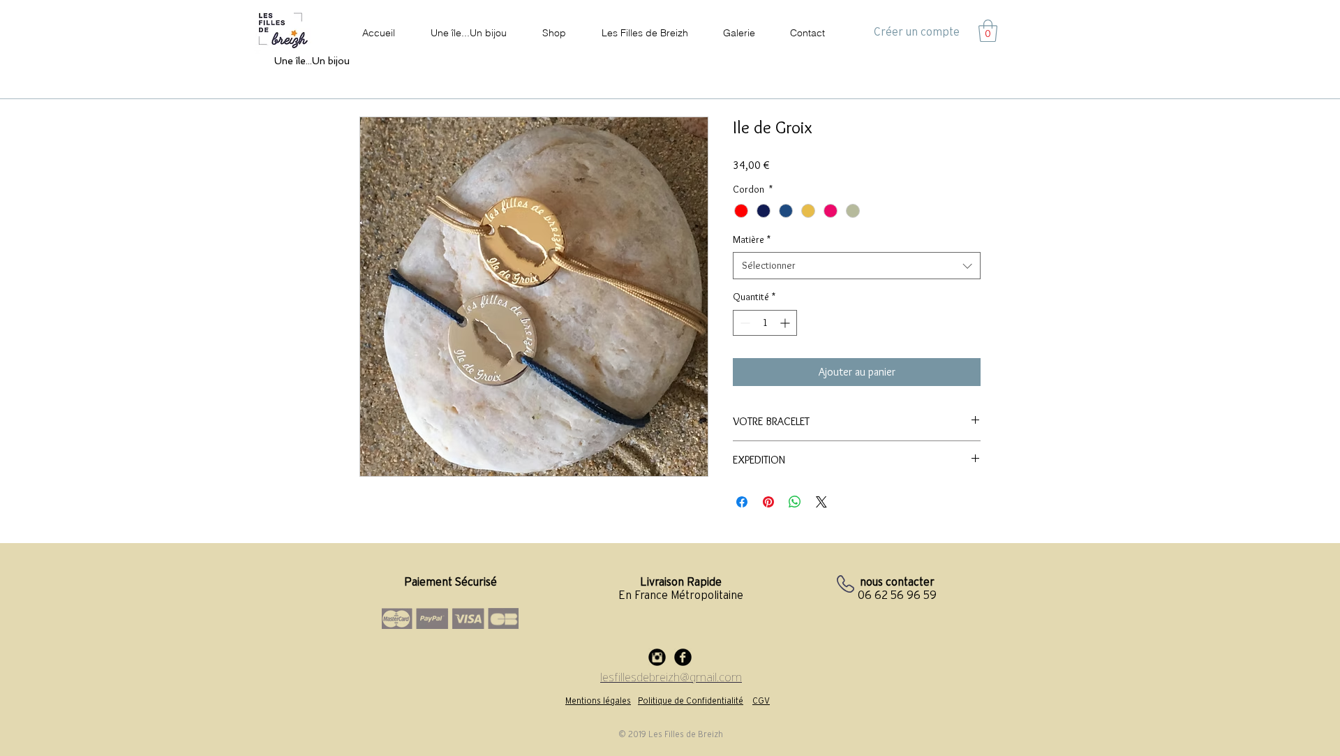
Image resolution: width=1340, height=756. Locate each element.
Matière (751, 239)
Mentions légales (598, 700)
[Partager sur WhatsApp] (795, 502)
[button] (987, 31)
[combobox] (857, 265)
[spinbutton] (764, 323)
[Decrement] (743, 323)
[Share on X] (821, 502)
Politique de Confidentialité (690, 700)
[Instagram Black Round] (657, 657)
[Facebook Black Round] (683, 657)
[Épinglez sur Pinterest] (768, 502)
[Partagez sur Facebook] (742, 502)
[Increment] (786, 323)
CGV (761, 700)
